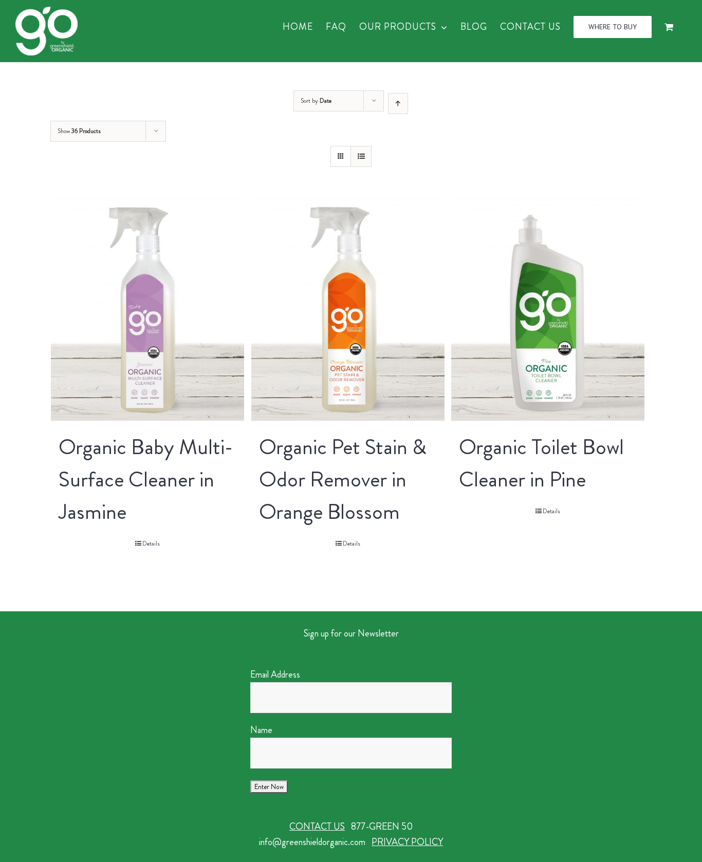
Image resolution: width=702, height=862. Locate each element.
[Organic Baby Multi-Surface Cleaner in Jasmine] (147, 309)
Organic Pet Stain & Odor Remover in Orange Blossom (343, 479)
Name (261, 730)
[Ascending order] (398, 103)
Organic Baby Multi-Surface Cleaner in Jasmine (146, 479)
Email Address (275, 674)
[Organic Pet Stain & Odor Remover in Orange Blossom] (348, 309)
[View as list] (361, 156)
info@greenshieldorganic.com (312, 842)
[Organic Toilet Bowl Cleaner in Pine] (547, 309)
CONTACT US (317, 826)
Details (151, 543)
